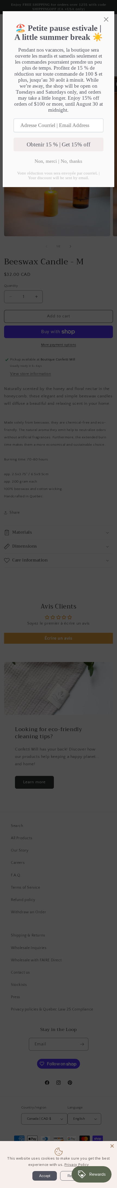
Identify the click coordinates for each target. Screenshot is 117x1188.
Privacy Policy (76, 1164)
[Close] (112, 1146)
